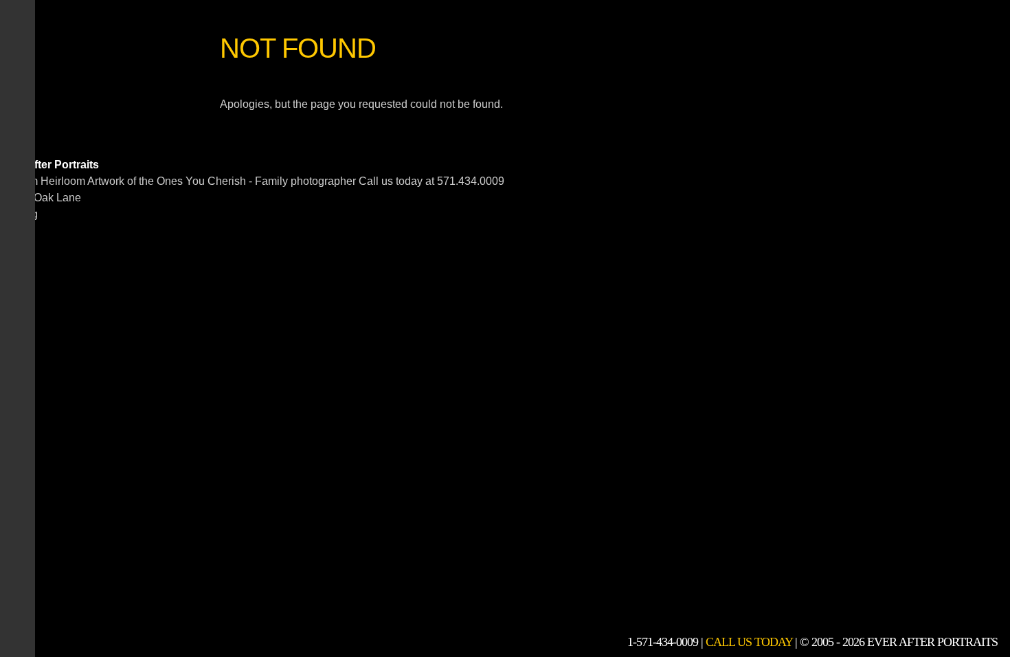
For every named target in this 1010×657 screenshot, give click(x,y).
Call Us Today (749, 642)
